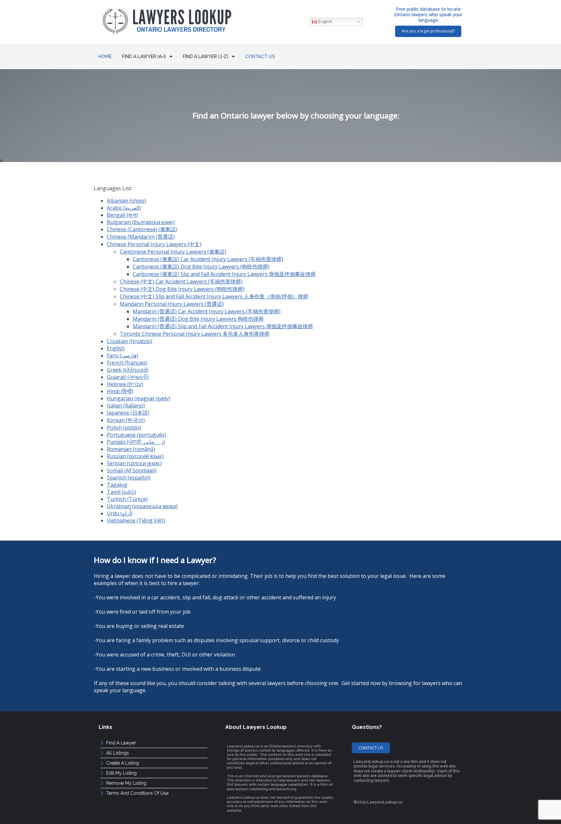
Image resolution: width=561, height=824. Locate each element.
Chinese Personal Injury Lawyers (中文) (154, 244)
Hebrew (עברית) (125, 384)
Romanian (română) (131, 449)
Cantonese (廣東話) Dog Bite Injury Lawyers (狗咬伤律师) (201, 266)
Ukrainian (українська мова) (142, 506)
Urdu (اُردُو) (119, 513)
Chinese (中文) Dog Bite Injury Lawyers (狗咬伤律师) (182, 289)
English (324, 21)
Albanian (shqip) (126, 200)
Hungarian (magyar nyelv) (138, 398)
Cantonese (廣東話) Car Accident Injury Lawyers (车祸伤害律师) (208, 259)
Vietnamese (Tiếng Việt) (136, 520)
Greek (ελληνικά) (127, 369)
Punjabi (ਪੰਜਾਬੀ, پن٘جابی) (136, 441)
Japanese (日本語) (128, 412)
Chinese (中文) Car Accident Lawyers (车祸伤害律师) (181, 281)
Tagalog (117, 484)
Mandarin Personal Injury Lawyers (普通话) (172, 303)
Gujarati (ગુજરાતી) (128, 377)
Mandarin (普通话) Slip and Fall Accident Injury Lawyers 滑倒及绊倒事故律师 (223, 326)
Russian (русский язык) (135, 456)
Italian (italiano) (126, 405)
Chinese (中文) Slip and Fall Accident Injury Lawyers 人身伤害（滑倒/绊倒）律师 (214, 296)
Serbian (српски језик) (134, 463)
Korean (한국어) (126, 420)
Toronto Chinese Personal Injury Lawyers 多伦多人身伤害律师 (194, 333)
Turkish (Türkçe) (127, 499)
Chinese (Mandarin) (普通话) (141, 236)
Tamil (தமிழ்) (121, 491)
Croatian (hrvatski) (129, 341)
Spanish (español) (128, 477)
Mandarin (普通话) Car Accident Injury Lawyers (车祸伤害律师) (206, 311)
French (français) (127, 362)
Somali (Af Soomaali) (131, 470)
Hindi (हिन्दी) (120, 391)
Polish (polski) (124, 427)
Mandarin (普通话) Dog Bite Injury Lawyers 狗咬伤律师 (198, 318)
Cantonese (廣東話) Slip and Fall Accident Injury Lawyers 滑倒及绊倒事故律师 (224, 274)
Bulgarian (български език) (141, 222)
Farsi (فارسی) (122, 355)
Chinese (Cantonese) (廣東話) (142, 229)
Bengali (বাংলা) (122, 214)
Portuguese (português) (136, 434)
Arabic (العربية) (124, 207)
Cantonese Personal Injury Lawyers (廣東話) (173, 251)
